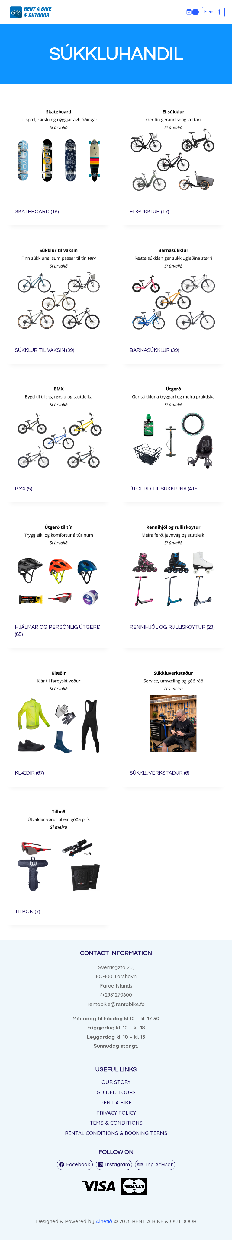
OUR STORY (116, 1082)
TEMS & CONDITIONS (116, 1122)
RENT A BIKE (116, 1102)
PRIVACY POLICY (116, 1113)
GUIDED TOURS (116, 1092)
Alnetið (104, 1221)
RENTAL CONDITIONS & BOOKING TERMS (116, 1133)
